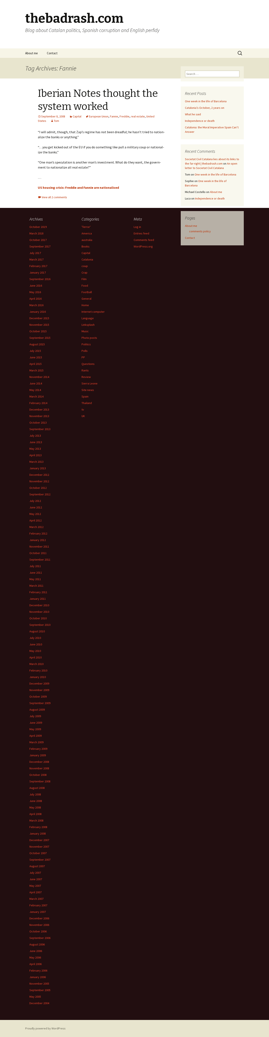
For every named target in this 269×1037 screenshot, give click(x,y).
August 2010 (37, 631)
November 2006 (39, 925)
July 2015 (35, 351)
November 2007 (39, 846)
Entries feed (141, 233)
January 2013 (37, 468)
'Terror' (86, 227)
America (87, 233)
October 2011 (38, 553)
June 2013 (35, 442)
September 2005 (39, 990)
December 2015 (39, 318)
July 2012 (35, 501)
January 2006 (37, 977)
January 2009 (37, 755)
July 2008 (35, 794)
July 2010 (35, 638)
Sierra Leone (90, 383)
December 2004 (39, 1003)
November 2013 (39, 416)
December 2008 (39, 762)
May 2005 (35, 996)
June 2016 (35, 285)
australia (87, 240)
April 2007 (35, 892)
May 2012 (35, 514)
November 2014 (39, 377)
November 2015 (39, 325)
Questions (88, 364)
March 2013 (36, 462)
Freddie (124, 116)
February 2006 (38, 970)
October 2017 (38, 240)
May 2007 (35, 886)
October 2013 (38, 422)
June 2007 (35, 879)
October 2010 (38, 618)
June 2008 (35, 801)
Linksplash (88, 325)
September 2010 (39, 625)
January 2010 (37, 677)
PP (83, 357)
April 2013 (35, 455)
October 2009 (38, 696)
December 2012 (39, 475)
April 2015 (35, 364)
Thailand (87, 403)
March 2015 (36, 370)
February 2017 (38, 266)
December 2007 (39, 840)
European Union (98, 116)
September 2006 (39, 938)
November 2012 (39, 481)
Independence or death (200, 121)
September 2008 (39, 781)
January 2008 (37, 833)
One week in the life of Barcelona (206, 101)
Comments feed (144, 240)
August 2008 (37, 788)
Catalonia (87, 259)
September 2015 (39, 338)
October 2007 (38, 853)
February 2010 (38, 670)
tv (83, 409)
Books (86, 246)
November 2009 (39, 690)
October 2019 (38, 227)
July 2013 (35, 435)
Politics (86, 344)
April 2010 (35, 657)
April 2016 (35, 298)
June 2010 (35, 644)
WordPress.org (143, 246)
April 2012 (35, 520)
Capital (77, 116)
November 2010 (39, 612)
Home (85, 305)
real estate (138, 116)
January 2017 (37, 272)
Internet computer (93, 312)
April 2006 (35, 964)
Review (86, 377)
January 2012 (37, 540)
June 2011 (35, 572)
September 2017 (39, 246)
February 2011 (38, 592)
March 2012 (36, 527)
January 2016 (37, 312)
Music (85, 331)
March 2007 (36, 899)
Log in (137, 227)
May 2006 (35, 957)
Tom (56, 121)
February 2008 (38, 827)
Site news (88, 390)
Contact (52, 53)
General (86, 298)
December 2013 (39, 409)
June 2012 (35, 507)
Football (87, 292)
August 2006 (37, 944)
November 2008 (39, 768)
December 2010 (39, 605)
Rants (85, 370)
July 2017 (35, 253)
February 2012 (38, 533)
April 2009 (35, 736)
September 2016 (39, 279)
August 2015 (37, 344)
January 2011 (37, 599)
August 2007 (37, 866)
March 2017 (36, 259)
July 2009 (35, 716)
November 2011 (39, 546)
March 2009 (36, 742)
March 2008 (36, 820)
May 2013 (35, 449)
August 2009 (37, 709)
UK (83, 416)
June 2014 (35, 383)
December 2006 (39, 918)
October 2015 (38, 331)
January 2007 (37, 912)
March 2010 (36, 664)
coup (85, 266)
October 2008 (38, 775)
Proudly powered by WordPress (45, 1028)
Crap (84, 272)
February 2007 (38, 905)
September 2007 (39, 860)
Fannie (114, 116)
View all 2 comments (54, 197)
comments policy (200, 231)
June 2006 (35, 951)
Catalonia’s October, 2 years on (204, 108)
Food (85, 285)
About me (31, 53)
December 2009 (39, 683)
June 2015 (35, 357)
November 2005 (39, 983)
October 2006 (38, 931)
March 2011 (36, 586)
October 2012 (38, 488)
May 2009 (35, 729)
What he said (193, 114)
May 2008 (35, 807)
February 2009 (38, 749)
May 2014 (35, 390)
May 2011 (35, 579)
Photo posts (89, 338)
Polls (85, 351)
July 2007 (35, 873)
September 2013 (39, 429)
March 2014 (36, 396)
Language (88, 318)
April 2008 (35, 814)
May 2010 (35, 651)
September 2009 (39, 703)
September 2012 (39, 494)
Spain (85, 396)
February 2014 (38, 403)
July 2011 (35, 566)
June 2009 (35, 723)
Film (84, 279)
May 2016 (35, 292)
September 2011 (39, 559)
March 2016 (36, 305)
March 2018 (36, 233)
